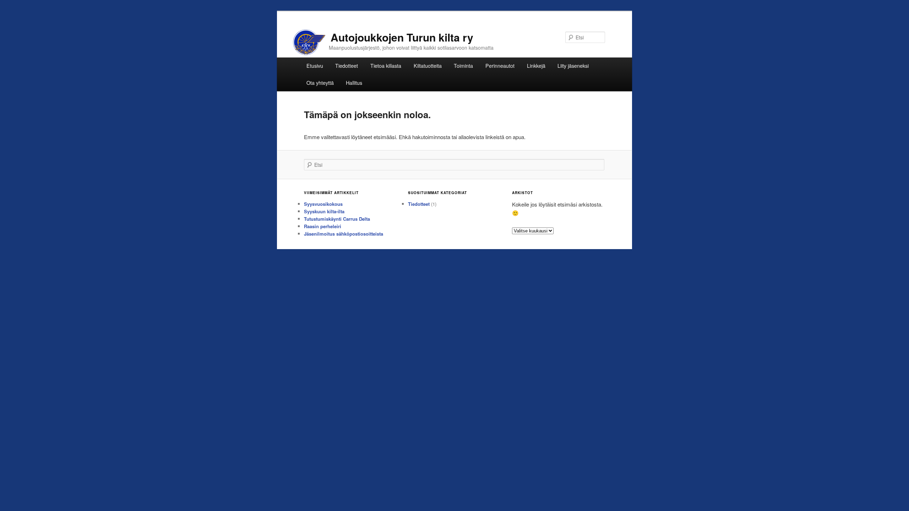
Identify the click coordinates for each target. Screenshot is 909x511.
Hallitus (354, 82)
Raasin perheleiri (322, 226)
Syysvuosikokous (323, 203)
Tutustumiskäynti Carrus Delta (337, 218)
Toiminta (463, 65)
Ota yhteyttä (320, 82)
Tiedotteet (346, 65)
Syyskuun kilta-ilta (324, 211)
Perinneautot (500, 65)
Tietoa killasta (385, 65)
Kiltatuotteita (428, 65)
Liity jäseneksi (573, 65)
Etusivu (314, 65)
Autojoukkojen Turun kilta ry (402, 37)
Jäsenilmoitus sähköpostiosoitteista (343, 233)
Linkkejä (536, 65)
